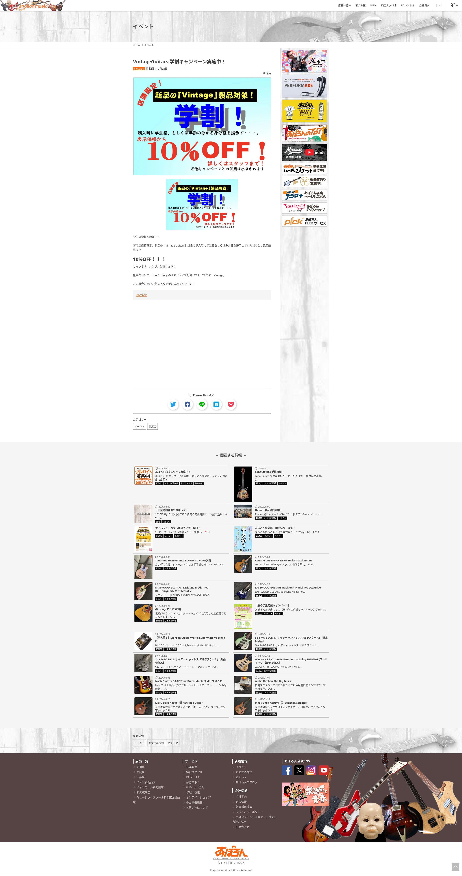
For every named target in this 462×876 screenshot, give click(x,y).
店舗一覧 (343, 5)
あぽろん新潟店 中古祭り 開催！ (275, 528)
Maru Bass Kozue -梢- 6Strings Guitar (179, 702)
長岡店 (141, 772)
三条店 (141, 777)
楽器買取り (193, 782)
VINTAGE (141, 295)
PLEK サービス (195, 787)
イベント (139, 426)
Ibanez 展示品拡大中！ (268, 510)
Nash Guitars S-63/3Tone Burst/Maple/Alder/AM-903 (188, 681)
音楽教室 (360, 5)
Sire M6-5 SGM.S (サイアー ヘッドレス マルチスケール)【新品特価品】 (291, 639)
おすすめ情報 (156, 743)
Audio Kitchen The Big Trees (273, 681)
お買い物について (197, 807)
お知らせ (173, 743)
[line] (202, 404)
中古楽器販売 (194, 802)
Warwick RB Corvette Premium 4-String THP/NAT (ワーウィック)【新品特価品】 (291, 661)
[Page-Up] (455, 867)
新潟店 (267, 73)
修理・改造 (193, 792)
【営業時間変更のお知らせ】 (171, 510)
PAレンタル (408, 5)
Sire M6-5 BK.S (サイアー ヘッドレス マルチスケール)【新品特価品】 (190, 661)
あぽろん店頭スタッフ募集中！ (173, 472)
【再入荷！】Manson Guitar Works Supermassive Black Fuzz (190, 639)
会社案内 (424, 5)
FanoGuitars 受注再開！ (269, 472)
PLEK (373, 5)
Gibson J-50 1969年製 (168, 609)
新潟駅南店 (143, 792)
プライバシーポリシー (249, 812)
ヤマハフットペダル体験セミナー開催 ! (177, 528)
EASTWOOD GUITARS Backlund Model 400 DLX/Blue (288, 587)
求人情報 (241, 801)
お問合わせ (242, 827)
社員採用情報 (244, 807)
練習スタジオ (389, 5)
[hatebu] (216, 404)
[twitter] (173, 404)
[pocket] (231, 404)
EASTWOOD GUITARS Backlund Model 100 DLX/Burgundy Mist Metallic (181, 589)
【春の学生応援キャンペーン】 (272, 605)
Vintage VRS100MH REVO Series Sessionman (283, 560)
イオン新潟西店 (146, 782)
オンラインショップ (198, 797)
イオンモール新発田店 (150, 787)
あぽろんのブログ (247, 782)
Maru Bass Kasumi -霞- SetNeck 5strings (281, 702)
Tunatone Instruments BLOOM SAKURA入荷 (183, 560)
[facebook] (187, 404)
